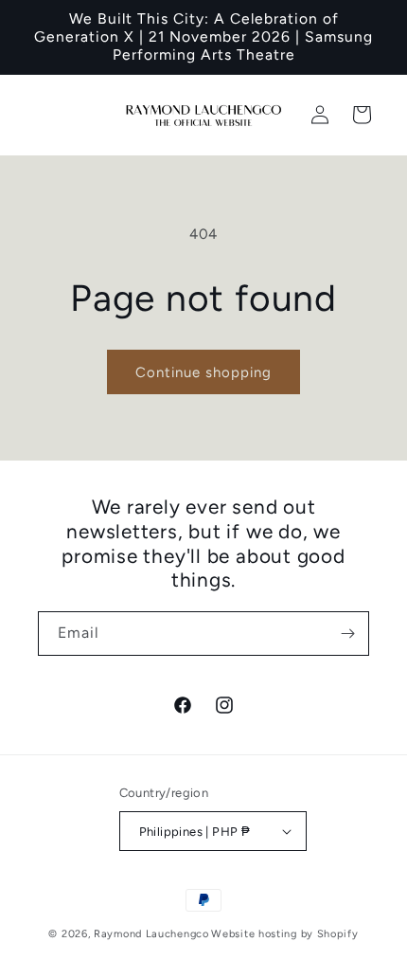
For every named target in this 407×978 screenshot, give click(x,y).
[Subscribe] (347, 633)
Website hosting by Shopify (284, 934)
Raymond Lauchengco (151, 934)
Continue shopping (203, 372)
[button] (361, 115)
